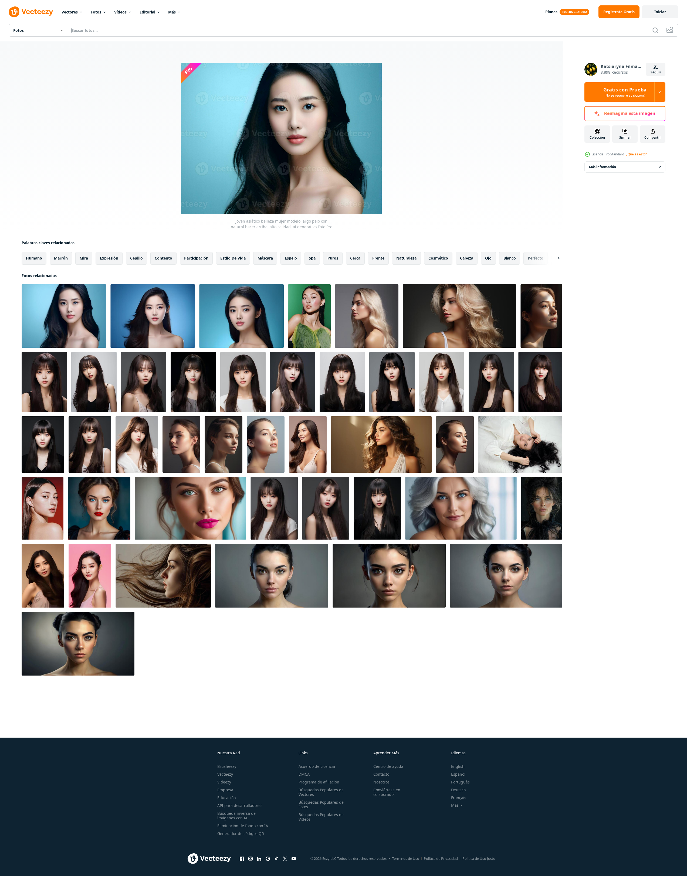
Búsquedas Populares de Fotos (321, 804)
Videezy (224, 782)
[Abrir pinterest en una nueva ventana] (268, 858)
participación (196, 258)
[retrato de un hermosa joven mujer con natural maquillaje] (366, 316)
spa (312, 258)
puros (332, 258)
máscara (265, 258)
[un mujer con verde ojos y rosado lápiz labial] (190, 508)
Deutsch (458, 789)
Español (458, 774)
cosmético (438, 258)
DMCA (304, 774)
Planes (551, 11)
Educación (226, 797)
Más (172, 12)
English (458, 766)
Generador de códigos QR (240, 833)
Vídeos (120, 12)
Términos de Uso (405, 858)
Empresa (225, 789)
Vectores (70, 12)
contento (163, 258)
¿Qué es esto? (636, 154)
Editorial (147, 12)
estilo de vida (233, 258)
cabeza (466, 258)
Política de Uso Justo (478, 858)
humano (34, 258)
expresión (109, 258)
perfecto (535, 258)
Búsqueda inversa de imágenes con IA (236, 815)
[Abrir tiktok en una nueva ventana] (276, 858)
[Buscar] (655, 30)
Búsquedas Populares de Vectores (321, 792)
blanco (509, 258)
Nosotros (381, 782)
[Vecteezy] (31, 11)
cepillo (136, 258)
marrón (61, 258)
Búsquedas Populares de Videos (321, 817)
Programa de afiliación (319, 782)
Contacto (381, 774)
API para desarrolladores (239, 805)
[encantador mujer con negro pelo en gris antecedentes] (271, 576)
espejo (291, 258)
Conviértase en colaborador (386, 792)
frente (378, 258)
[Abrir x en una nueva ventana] (285, 858)
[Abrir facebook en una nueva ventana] (242, 858)
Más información (602, 167)
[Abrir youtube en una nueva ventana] (294, 858)
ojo (488, 258)
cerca (355, 258)
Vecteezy (225, 774)
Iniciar (660, 11)
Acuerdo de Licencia (317, 766)
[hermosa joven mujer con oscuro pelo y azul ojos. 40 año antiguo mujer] (541, 508)
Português (460, 782)
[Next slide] (554, 258)
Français (458, 797)
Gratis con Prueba (625, 92)
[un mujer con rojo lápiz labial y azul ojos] (99, 508)
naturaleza (406, 258)
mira (84, 258)
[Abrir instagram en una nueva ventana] (250, 858)
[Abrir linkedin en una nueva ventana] (259, 858)
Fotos (96, 12)
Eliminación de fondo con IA (242, 825)
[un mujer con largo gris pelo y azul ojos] (461, 508)
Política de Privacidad (441, 858)
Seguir (656, 72)
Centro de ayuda (388, 766)
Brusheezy (226, 766)
